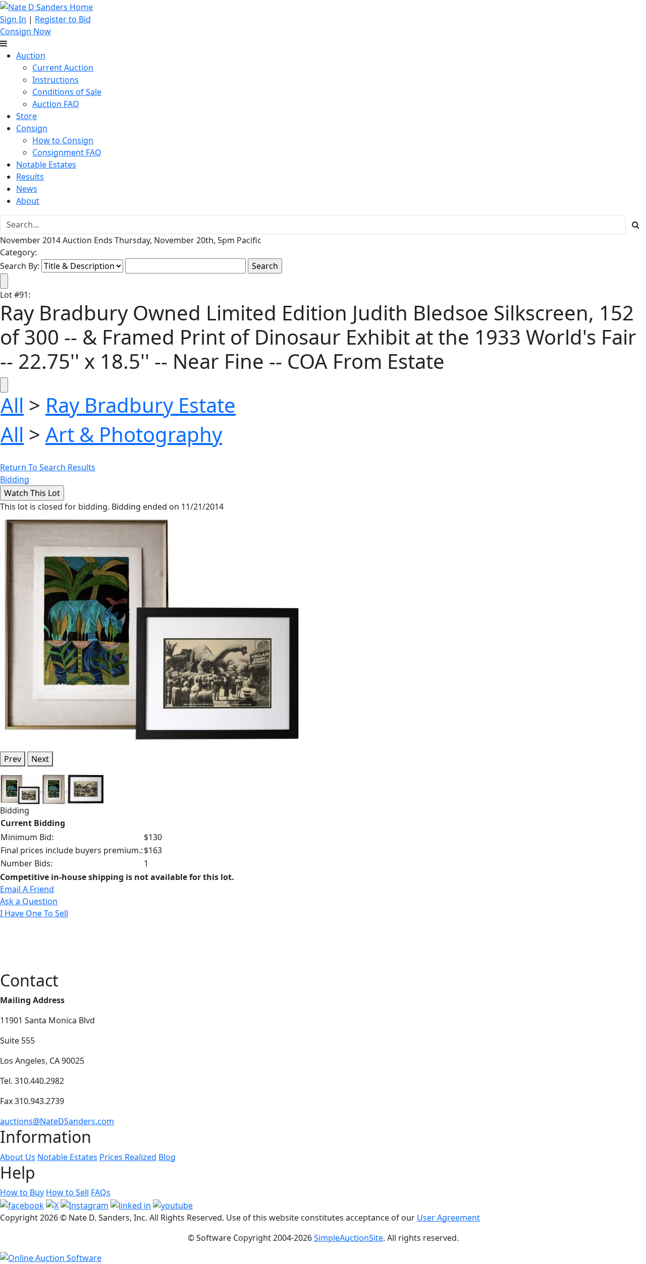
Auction (30, 55)
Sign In (13, 19)
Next (40, 758)
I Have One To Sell (34, 913)
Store (26, 116)
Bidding (14, 479)
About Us (17, 1157)
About (27, 200)
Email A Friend (27, 889)
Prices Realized (127, 1157)
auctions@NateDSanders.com (57, 1121)
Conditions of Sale (66, 91)
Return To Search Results (47, 467)
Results (30, 176)
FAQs (101, 1192)
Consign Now (25, 31)
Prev (12, 758)
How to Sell (67, 1192)
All (12, 405)
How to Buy (22, 1192)
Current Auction (62, 67)
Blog (167, 1157)
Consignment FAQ (66, 152)
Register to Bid (63, 19)
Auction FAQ (55, 103)
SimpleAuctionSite (348, 1237)
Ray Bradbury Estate (140, 405)
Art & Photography (133, 434)
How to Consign (62, 140)
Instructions (55, 79)
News (26, 188)
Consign (31, 128)
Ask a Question (29, 901)
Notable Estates (46, 164)
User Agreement (448, 1217)
